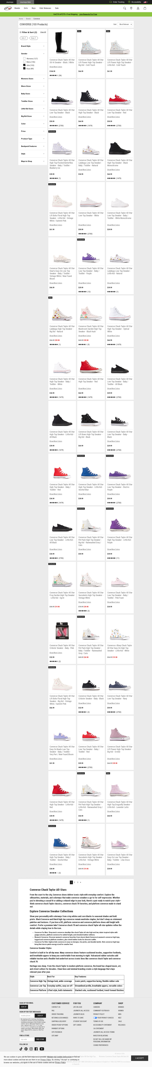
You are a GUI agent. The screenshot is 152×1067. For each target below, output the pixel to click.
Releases (121, 1025)
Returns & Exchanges (60, 1018)
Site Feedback (57, 1032)
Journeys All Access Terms (104, 1032)
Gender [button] (24, 54)
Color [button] (23, 124)
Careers (96, 1007)
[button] (146, 2)
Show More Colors (56, 67)
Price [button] (23, 131)
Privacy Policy (98, 1014)
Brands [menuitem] (17, 8)
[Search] (125, 8)
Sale (120, 1021)
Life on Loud (77, 1007)
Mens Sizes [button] (26, 86)
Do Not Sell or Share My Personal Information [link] (102, 1040)
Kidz (119, 1018)
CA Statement (98, 1028)
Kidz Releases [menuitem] (45, 8)
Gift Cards (77, 1025)
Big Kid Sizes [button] (26, 116)
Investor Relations (100, 1036)
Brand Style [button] (26, 46)
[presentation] (17, 8)
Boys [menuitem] (34, 8)
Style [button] (23, 154)
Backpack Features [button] (29, 146)
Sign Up (23, 1007)
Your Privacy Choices (105, 1018)
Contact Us (56, 1007)
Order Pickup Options (60, 1025)
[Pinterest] (26, 1049)
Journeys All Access (81, 1011)
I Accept (139, 1058)
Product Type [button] (26, 139)
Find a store (24, 1035)
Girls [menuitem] (26, 8)
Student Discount (80, 1021)
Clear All (43, 32)
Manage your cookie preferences (59, 1057)
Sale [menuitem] (57, 8)
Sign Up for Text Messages (30, 1012)
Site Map (55, 1036)
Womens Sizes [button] (27, 79)
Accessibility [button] (136, 2)
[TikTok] (21, 1049)
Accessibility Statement (102, 1025)
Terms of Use (98, 1021)
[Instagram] (31, 1049)
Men (119, 1014)
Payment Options (58, 1028)
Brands (121, 1007)
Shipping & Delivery (59, 1021)
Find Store (40, 1039)
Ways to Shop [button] (26, 161)
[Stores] (131, 8)
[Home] (7, 8)
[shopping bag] (145, 8)
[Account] (138, 8)
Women (121, 1011)
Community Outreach (101, 1011)
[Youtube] (42, 1049)
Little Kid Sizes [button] (27, 109)
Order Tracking (118, 2)
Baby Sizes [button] (25, 94)
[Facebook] (36, 1049)
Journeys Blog (78, 1014)
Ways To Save (78, 1018)
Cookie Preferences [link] (100, 1045)
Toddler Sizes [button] (27, 101)
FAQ (53, 1011)
